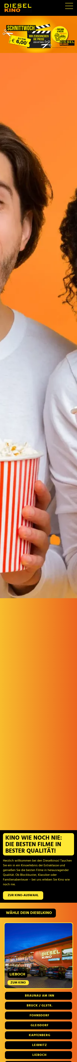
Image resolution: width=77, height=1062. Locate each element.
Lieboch (39, 1055)
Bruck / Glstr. (40, 1005)
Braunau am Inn (39, 995)
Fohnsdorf (39, 1015)
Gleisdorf (40, 1025)
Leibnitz (39, 1045)
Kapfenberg (39, 1035)
